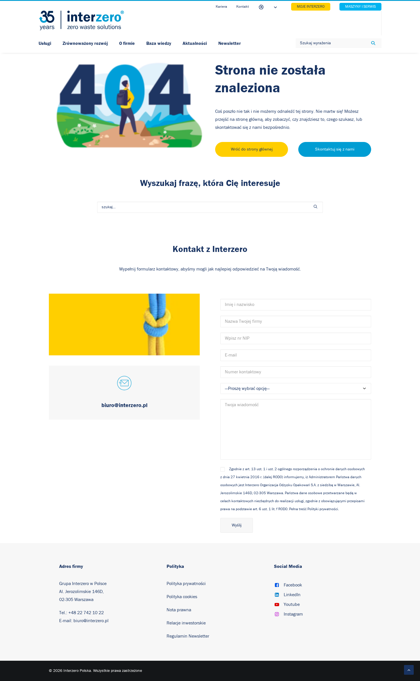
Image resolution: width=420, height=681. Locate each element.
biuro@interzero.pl (91, 620)
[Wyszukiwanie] (210, 207)
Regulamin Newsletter (188, 636)
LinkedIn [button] (292, 594)
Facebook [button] (293, 585)
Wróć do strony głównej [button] (252, 149)
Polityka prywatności (186, 583)
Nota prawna (179, 610)
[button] (315, 207)
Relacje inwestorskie (186, 623)
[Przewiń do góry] (409, 669)
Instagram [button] (293, 614)
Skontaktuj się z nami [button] (334, 149)
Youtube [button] (292, 604)
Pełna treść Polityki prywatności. (314, 509)
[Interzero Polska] (81, 20)
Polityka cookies (182, 596)
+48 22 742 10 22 (86, 612)
